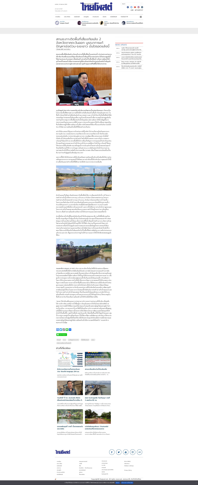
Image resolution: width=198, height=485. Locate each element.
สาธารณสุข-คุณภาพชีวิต (107, 470)
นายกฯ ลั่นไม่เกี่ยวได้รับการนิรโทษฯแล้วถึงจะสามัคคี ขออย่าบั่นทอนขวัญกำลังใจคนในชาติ (131, 58)
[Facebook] (128, 7)
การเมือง (57, 17)
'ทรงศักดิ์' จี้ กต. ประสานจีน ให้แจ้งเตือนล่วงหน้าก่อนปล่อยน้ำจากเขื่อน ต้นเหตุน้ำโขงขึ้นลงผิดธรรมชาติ (70, 400)
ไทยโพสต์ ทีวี (124, 17)
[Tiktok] (142, 7)
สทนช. (93, 340)
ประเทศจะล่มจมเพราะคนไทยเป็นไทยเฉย (90, 24)
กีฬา (80, 466)
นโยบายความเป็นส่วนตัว (127, 482)
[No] (196, 482)
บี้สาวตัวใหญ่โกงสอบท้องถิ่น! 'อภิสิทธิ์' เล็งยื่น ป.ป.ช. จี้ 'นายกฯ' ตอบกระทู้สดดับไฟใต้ (131, 67)
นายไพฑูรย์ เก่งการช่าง (73, 340)
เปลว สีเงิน (67, 17)
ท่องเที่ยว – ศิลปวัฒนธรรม (85, 468)
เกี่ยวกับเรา (127, 463)
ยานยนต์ (104, 467)
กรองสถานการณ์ (83, 461)
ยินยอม (117, 482)
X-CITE (103, 465)
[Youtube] (135, 7)
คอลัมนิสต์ (77, 17)
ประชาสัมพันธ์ (82, 470)
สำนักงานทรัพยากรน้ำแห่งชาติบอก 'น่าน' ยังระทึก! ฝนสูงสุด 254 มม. (68, 370)
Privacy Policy (128, 470)
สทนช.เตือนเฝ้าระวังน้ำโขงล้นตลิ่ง (96, 369)
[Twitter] (131, 7)
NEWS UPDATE (121, 45)
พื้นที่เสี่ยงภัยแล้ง (85, 340)
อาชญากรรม (105, 463)
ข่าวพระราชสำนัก (61, 472)
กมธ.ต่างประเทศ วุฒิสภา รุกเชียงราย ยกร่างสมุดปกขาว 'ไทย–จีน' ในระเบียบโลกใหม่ (131, 53)
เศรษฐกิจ (86, 17)
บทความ (59, 468)
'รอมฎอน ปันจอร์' (64, 23)
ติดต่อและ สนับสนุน (129, 466)
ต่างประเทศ (96, 17)
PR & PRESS (127, 461)
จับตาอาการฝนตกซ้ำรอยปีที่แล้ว (135, 23)
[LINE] (139, 452)
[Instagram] (138, 7)
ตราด (64, 340)
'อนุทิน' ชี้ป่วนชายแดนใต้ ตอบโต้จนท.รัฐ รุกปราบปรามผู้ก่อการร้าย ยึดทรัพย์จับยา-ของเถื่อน (131, 49)
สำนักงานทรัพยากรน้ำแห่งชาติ (64, 343)
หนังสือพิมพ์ (113, 17)
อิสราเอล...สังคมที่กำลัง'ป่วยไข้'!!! (111, 24)
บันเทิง (104, 17)
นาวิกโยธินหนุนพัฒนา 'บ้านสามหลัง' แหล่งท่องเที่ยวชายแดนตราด (97, 427)
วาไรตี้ (80, 463)
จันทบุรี (58, 340)
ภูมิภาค (80, 472)
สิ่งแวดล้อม (82, 474)
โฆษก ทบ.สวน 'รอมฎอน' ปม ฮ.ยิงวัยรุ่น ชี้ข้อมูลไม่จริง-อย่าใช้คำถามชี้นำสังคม (131, 62)
